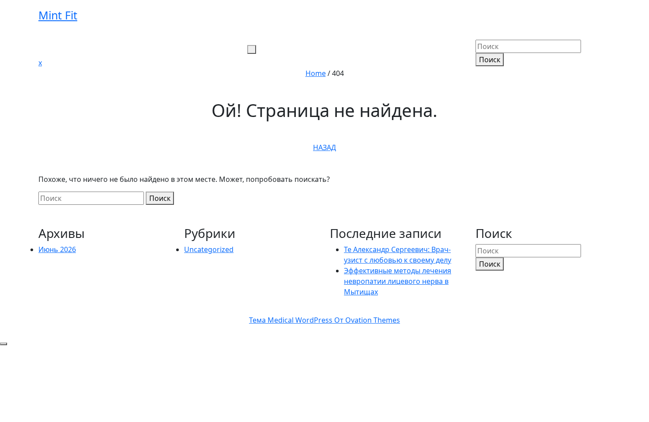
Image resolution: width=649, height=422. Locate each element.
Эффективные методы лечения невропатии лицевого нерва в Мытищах (397, 281)
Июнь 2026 (57, 249)
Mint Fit (57, 15)
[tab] (251, 49)
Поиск (489, 59)
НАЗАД (324, 147)
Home (316, 73)
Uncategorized (209, 249)
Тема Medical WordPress (324, 320)
